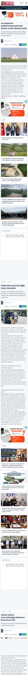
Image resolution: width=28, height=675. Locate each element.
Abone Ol (6, 44)
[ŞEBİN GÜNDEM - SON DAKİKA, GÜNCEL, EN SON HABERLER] (7, 3)
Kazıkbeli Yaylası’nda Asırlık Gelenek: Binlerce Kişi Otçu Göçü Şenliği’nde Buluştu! (14, 7)
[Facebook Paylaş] (20, 44)
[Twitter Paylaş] (23, 44)
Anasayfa (4, 19)
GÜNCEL (9, 281)
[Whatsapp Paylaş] (25, 44)
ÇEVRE (9, 19)
